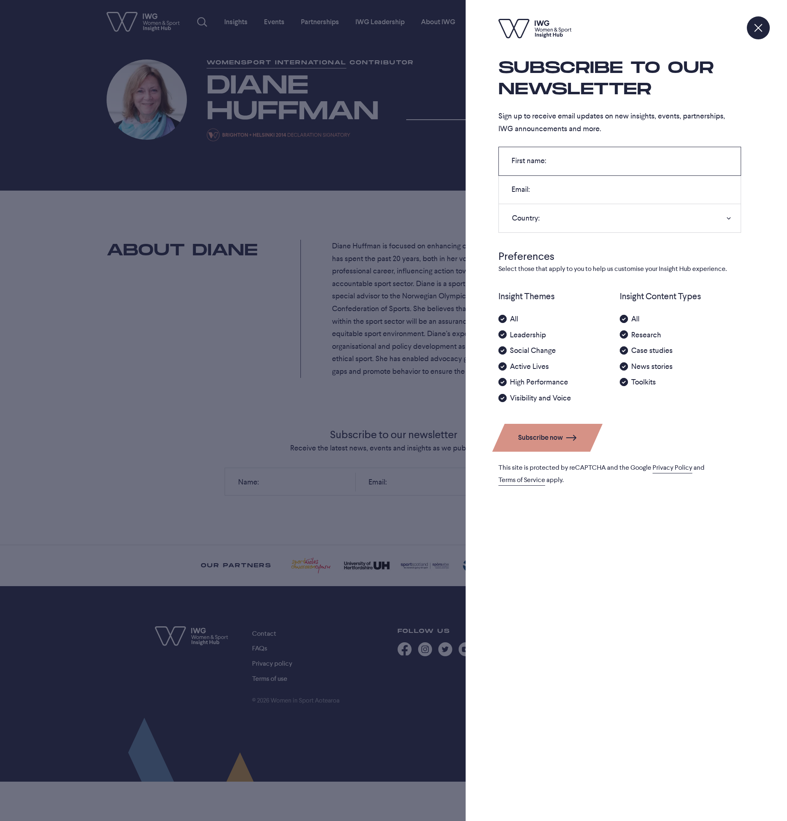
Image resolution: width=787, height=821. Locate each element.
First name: (528, 163)
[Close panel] (758, 27)
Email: (520, 191)
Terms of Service (521, 480)
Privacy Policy (672, 468)
